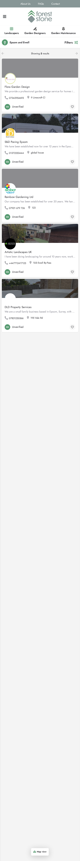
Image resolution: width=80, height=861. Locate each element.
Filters (69, 42)
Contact (55, 4)
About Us (25, 4)
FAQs (41, 4)
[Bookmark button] (72, 107)
